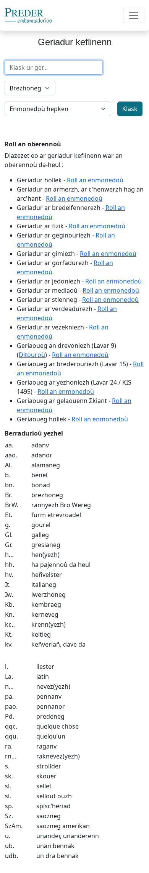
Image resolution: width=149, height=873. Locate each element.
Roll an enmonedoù (95, 180)
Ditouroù (32, 355)
